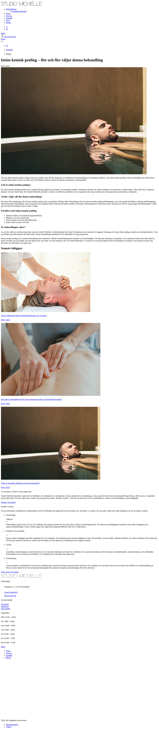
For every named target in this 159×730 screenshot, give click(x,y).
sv (7, 27)
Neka (3, 572)
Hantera (4, 502)
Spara (8, 572)
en (7, 29)
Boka (3, 33)
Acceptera (12, 502)
